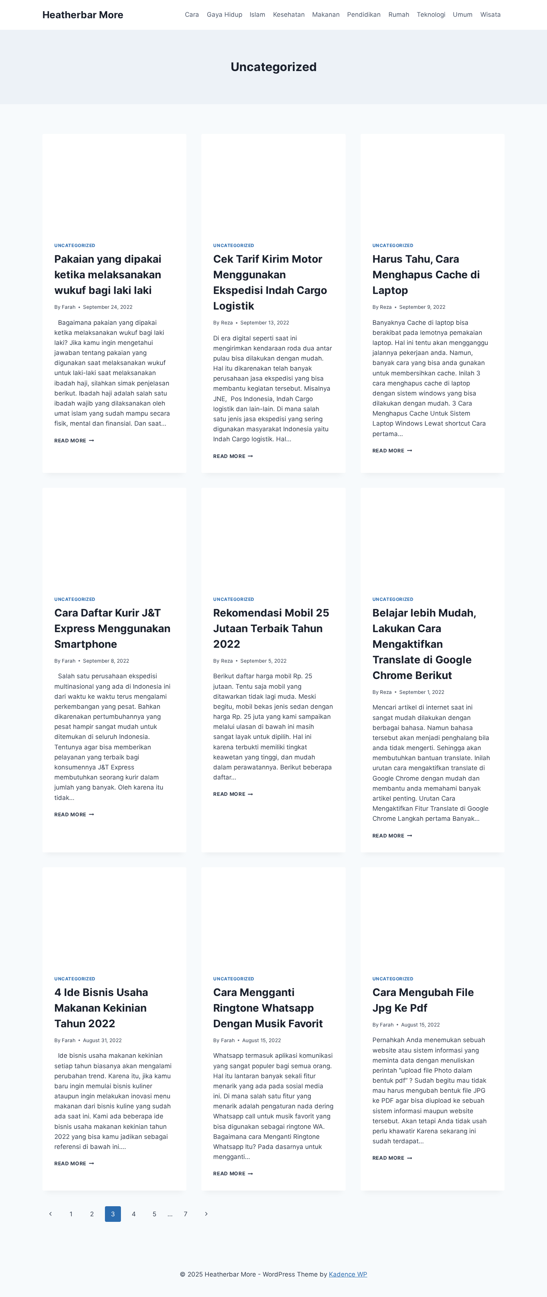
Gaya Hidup (224, 14)
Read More (74, 440)
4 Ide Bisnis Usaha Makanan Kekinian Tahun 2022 (101, 1008)
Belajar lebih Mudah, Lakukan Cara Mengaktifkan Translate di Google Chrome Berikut (424, 644)
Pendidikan (364, 14)
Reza (227, 323)
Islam (257, 14)
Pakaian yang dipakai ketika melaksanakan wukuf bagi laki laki (107, 275)
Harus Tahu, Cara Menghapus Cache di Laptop (426, 275)
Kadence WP (348, 1274)
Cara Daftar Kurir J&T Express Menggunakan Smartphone (112, 628)
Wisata (490, 14)
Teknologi (431, 14)
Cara (192, 14)
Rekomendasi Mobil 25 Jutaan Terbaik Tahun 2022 (271, 628)
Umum (463, 14)
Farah (69, 307)
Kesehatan (289, 14)
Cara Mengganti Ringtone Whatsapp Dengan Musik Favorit (268, 1008)
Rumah (398, 14)
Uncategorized (75, 245)
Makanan (326, 14)
